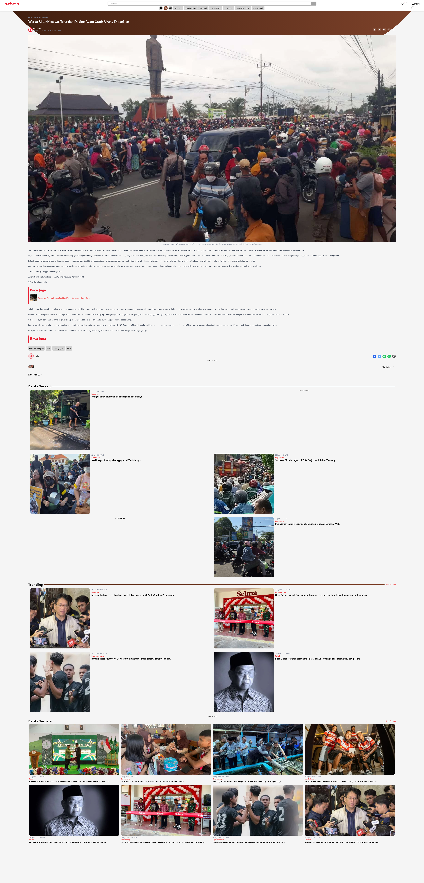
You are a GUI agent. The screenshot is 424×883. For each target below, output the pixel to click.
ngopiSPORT (215, 8)
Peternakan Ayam (36, 348)
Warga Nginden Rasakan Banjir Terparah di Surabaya (116, 397)
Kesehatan (228, 8)
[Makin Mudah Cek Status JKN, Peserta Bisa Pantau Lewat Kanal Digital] (166, 749)
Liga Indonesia (97, 656)
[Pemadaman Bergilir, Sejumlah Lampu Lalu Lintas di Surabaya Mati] (244, 547)
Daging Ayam (58, 348)
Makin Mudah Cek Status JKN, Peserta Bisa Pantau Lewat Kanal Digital (152, 782)
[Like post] (31, 356)
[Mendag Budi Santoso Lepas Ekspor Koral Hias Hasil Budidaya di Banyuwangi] (258, 749)
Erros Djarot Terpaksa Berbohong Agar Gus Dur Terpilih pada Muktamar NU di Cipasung (317, 659)
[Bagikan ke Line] (384, 30)
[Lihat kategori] (413, 8)
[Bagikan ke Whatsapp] (389, 30)
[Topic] (170, 8)
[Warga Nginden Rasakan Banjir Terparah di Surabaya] (60, 420)
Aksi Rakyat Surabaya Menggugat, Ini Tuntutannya (116, 460)
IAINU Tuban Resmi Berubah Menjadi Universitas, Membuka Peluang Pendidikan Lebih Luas (69, 782)
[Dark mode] (407, 4)
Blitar (69, 348)
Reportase (45, 17)
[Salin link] (394, 30)
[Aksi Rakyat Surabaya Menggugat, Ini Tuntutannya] (60, 484)
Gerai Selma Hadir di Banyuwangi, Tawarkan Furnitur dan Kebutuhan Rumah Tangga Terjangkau (321, 595)
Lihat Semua (390, 584)
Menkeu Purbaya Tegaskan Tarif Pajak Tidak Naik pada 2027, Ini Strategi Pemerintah (132, 595)
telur (48, 348)
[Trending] (161, 8)
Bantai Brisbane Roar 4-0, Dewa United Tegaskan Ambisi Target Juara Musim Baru (131, 659)
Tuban (31, 779)
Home (30, 17)
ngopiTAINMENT (243, 8)
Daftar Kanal (258, 8)
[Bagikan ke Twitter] (380, 30)
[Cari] (313, 3)
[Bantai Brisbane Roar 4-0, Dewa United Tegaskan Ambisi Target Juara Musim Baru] (60, 682)
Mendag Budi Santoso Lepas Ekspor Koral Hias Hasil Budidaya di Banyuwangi (247, 782)
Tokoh (277, 656)
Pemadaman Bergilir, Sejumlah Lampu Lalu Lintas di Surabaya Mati (307, 524)
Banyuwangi (280, 592)
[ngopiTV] (402, 4)
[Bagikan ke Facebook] (375, 30)
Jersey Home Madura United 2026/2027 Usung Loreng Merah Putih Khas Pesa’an (341, 782)
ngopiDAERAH (191, 8)
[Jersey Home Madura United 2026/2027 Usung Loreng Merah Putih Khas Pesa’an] (350, 749)
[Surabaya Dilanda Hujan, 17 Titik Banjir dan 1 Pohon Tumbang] (244, 484)
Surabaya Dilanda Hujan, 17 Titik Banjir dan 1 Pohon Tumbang (305, 460)
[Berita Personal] (166, 8)
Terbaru (178, 8)
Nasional (203, 8)
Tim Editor (386, 367)
